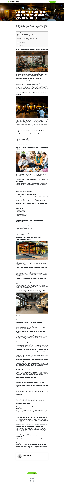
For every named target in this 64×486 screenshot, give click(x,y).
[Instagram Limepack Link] (33, 480)
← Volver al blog (10, 4)
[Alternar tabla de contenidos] (46, 33)
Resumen (18, 43)
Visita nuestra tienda (32, 473)
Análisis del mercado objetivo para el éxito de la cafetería (26, 35)
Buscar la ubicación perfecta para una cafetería (25, 34)
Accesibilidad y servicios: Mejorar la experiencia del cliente (27, 38)
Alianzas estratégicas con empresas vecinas (24, 41)
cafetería (24, 73)
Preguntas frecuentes (20, 45)
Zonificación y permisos (21, 42)
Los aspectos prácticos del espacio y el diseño (25, 39)
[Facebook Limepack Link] (31, 480)
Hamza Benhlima (20, 22)
